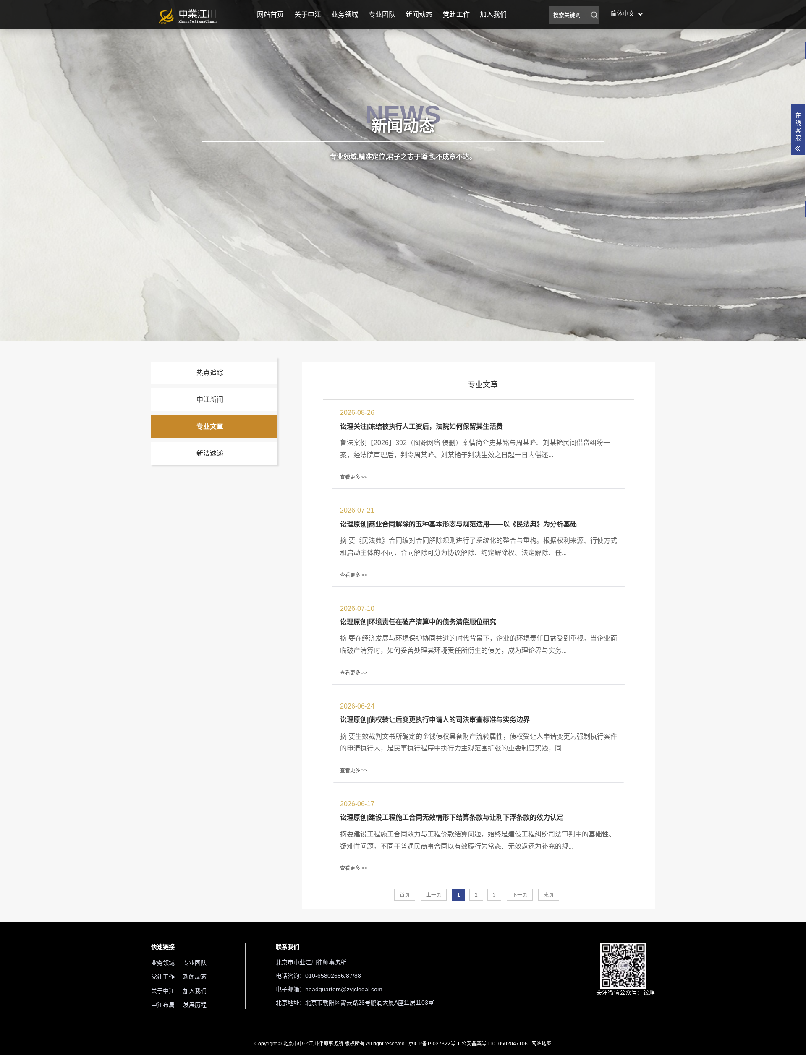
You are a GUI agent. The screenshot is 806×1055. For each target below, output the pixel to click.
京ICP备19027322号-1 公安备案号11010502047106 (468, 1044)
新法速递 (209, 453)
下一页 (519, 895)
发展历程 (195, 1004)
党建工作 (456, 14)
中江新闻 (209, 399)
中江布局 (163, 1004)
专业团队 (382, 14)
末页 (549, 895)
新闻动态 (419, 14)
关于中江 (307, 14)
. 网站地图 (540, 1044)
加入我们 (493, 14)
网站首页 (270, 14)
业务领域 (344, 14)
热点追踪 (209, 372)
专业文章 (209, 426)
